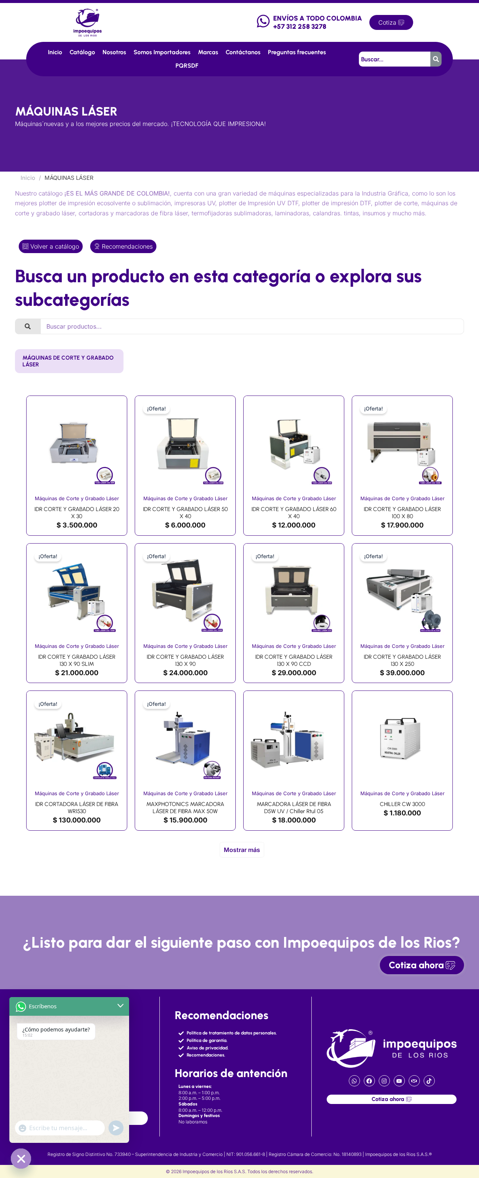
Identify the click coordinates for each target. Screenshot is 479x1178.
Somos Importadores (162, 52)
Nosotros (114, 52)
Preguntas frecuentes (297, 52)
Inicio (55, 52)
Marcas (208, 52)
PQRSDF (187, 65)
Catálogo (82, 52)
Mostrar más (242, 849)
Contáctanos (243, 52)
